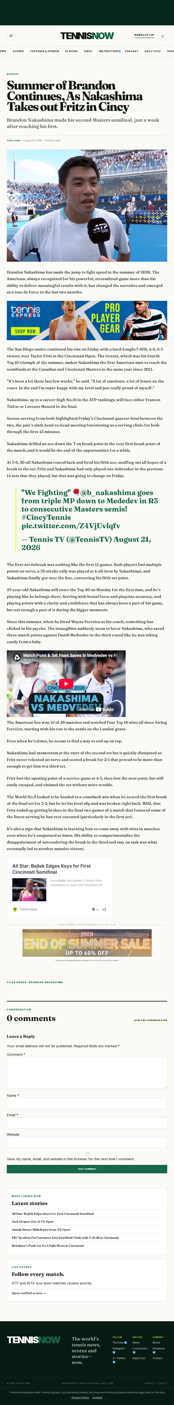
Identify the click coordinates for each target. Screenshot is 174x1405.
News (136, 1342)
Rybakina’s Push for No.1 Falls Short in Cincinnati (48, 1246)
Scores (18, 51)
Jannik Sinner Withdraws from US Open (41, 1230)
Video (88, 51)
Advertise (159, 1348)
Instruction (108, 51)
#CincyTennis (46, 517)
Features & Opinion (44, 51)
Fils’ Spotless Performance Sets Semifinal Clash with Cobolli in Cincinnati (65, 1238)
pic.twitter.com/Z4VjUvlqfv (70, 525)
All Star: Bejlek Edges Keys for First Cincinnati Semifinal (53, 1214)
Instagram (119, 1348)
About (156, 1342)
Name (13, 1095)
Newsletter (144, 35)
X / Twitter (119, 1358)
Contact (157, 1358)
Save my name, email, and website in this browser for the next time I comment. (70, 1159)
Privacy (149, 1383)
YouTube (118, 1342)
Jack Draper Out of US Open (33, 1221)
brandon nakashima (46, 982)
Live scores (140, 1348)
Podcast (131, 51)
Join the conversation (150, 1020)
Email (12, 1115)
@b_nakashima (108, 492)
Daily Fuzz (153, 51)
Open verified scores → (29, 1293)
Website (13, 1134)
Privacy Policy (80, 1397)
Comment (16, 1054)
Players (71, 51)
